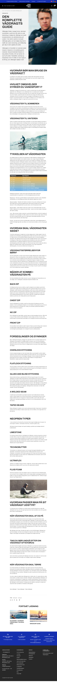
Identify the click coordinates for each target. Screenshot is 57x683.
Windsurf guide (35, 623)
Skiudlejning (31, 657)
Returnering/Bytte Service (22, 659)
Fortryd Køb (19, 673)
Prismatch (33, 1)
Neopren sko (12, 197)
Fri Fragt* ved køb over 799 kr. (12, 1)
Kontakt (18, 657)
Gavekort (30, 659)
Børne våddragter (28, 589)
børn (13, 252)
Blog (17, 671)
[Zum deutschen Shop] (55, 1)
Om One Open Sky (20, 652)
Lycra (11, 213)
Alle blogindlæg (7, 10)
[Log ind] (51, 5)
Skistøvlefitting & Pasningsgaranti (32, 653)
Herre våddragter (13, 589)
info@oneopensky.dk (37, 642)
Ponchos (11, 220)
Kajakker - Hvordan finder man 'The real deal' (17, 622)
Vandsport (20, 597)
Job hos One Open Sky (21, 661)
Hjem (3, 10)
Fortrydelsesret (20, 670)
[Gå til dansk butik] (51, 1)
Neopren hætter (13, 207)
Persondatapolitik (20, 662)
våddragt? (17, 73)
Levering (18, 654)
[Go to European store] (53, 1)
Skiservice (31, 655)
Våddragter (5, 13)
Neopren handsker (13, 202)
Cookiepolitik (19, 666)
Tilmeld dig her (45, 654)
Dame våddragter (21, 589)
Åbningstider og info (6, 657)
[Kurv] (54, 5)
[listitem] (12, 600)
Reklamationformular (21, 664)
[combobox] (14, 6)
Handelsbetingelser (20, 668)
